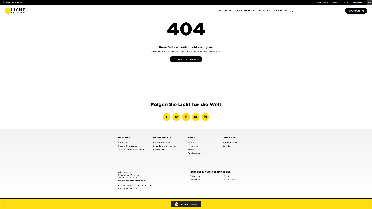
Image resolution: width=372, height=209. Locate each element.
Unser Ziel (123, 142)
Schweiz (228, 176)
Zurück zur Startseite (188, 59)
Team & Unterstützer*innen (131, 149)
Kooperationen (230, 142)
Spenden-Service (320, 2)
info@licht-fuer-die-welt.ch (131, 180)
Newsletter (193, 146)
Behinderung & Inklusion (164, 146)
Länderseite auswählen (15, 2)
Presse (335, 2)
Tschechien (195, 180)
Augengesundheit (161, 142)
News (191, 137)
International (230, 180)
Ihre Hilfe (229, 137)
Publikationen (194, 153)
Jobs (346, 2)
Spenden (354, 11)
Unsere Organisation (128, 146)
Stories (191, 142)
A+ (369, 2)
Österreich (195, 176)
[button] (2, 207)
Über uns (124, 137)
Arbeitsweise (159, 149)
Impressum (357, 2)
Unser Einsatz (162, 137)
